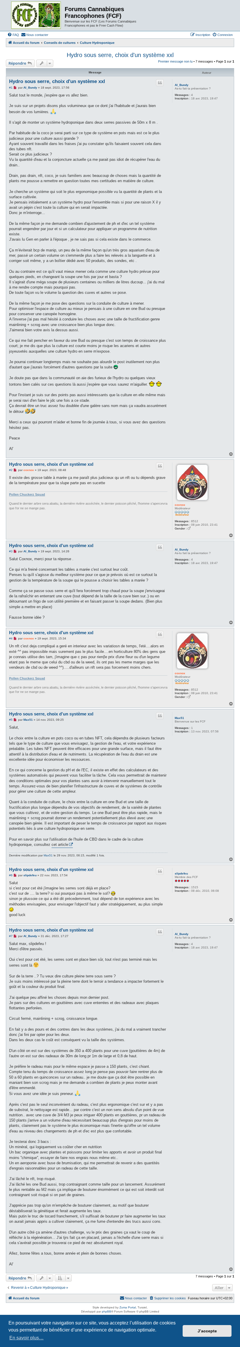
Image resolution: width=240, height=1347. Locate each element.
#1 (11, 87)
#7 (11, 936)
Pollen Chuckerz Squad (27, 494)
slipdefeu (181, 873)
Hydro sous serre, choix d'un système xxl (120, 55)
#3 (11, 551)
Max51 (179, 718)
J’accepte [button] (207, 1331)
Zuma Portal (127, 1307)
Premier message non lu (175, 61)
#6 (11, 875)
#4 (11, 638)
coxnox (180, 504)
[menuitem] (13, 34)
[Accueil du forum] (36, 15)
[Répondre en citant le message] (160, 82)
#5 (11, 719)
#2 (11, 470)
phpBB (106, 1311)
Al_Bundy (181, 85)
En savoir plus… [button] (26, 1337)
